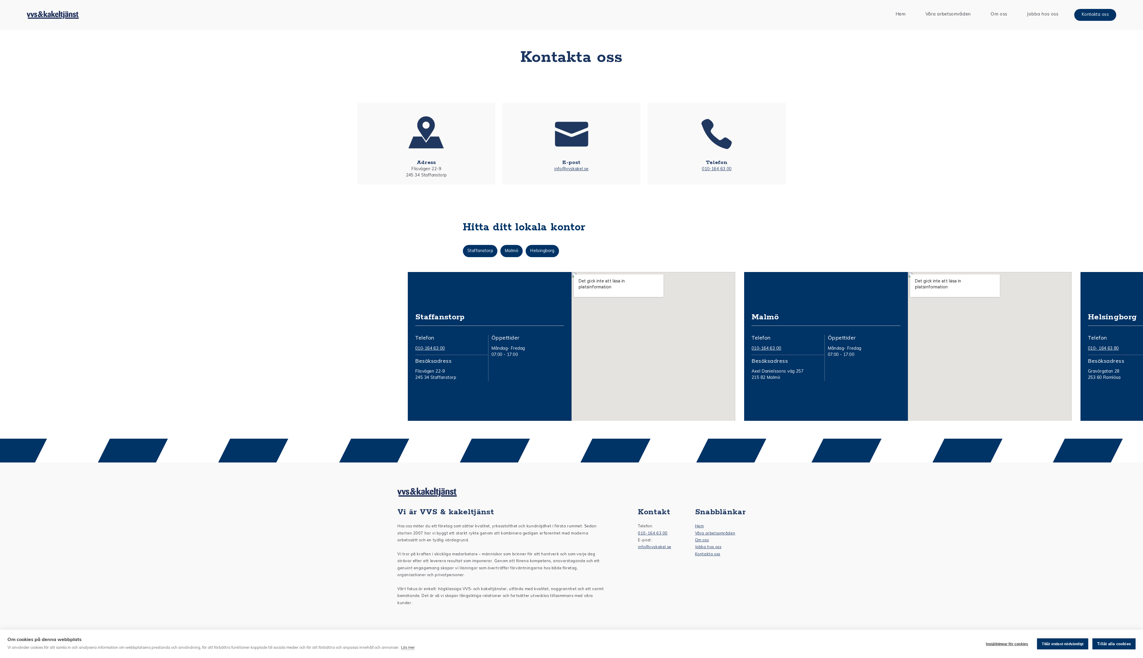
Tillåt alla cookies (1114, 644)
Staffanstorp (480, 251)
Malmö (511, 251)
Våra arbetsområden (715, 533)
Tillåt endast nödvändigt (1062, 644)
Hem (699, 526)
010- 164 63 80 (1103, 348)
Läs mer (408, 648)
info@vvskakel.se (571, 169)
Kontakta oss (1095, 14)
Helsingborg (542, 251)
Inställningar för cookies (1007, 644)
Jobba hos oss (708, 547)
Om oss (702, 540)
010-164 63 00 (716, 169)
